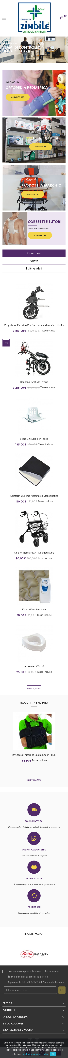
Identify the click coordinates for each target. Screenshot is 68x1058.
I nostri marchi (34, 933)
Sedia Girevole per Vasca (34, 438)
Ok (53, 1054)
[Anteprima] (34, 305)
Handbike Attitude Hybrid (34, 382)
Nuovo (34, 261)
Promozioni (34, 253)
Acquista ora (17, 97)
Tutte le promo (34, 688)
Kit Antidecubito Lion (34, 609)
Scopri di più (40, 147)
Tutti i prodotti (34, 779)
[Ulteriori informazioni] (40, 305)
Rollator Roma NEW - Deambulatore (34, 552)
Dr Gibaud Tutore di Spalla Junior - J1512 (34, 754)
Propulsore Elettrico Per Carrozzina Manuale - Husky (34, 325)
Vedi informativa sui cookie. (36, 1054)
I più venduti (34, 268)
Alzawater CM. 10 (34, 666)
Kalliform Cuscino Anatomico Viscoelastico (34, 495)
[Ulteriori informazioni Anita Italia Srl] (34, 954)
